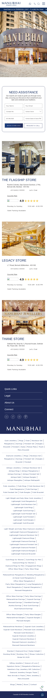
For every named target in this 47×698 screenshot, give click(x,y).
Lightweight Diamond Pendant (23, 547)
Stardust (10, 651)
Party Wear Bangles (33, 614)
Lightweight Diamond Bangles (23, 551)
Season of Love (31, 663)
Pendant (15, 447)
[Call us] (35, 4)
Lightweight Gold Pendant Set (23, 514)
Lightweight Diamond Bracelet (23, 554)
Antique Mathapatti (32, 480)
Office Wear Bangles (14, 614)
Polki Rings (22, 486)
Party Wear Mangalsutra (15, 584)
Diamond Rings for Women (23, 563)
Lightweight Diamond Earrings (23, 541)
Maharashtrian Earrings (16, 599)
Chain (27, 441)
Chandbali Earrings (31, 602)
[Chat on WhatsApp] (42, 694)
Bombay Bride (9, 654)
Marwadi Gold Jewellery (34, 630)
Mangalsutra (9, 444)
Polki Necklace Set (36, 486)
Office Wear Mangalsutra (23, 581)
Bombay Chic (22, 654)
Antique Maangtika (14, 480)
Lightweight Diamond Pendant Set (23, 544)
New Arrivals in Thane (16, 675)
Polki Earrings (31, 489)
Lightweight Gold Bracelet (23, 523)
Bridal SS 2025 (23, 657)
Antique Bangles (29, 477)
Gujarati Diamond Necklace (23, 639)
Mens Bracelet (23, 450)
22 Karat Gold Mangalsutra (23, 578)
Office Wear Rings (15, 569)
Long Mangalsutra (34, 584)
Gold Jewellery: (11, 441)
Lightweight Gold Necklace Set (23, 504)
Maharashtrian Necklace (13, 626)
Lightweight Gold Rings (23, 507)
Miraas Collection (37, 654)
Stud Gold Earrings (31, 605)
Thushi (41, 447)
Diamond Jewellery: (14, 456)
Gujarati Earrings (33, 599)
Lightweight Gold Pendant (23, 517)
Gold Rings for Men (33, 560)
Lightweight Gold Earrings (23, 511)
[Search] (38, 4)
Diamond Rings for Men (15, 566)
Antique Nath (16, 477)
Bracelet (6, 447)
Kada (23, 447)
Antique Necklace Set (31, 468)
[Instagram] (19, 417)
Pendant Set (29, 444)
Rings (21, 441)
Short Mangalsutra (14, 587)
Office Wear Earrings (14, 596)
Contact (33, 684)
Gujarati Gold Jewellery (34, 626)
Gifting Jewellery (16, 663)
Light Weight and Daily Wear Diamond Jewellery (23, 529)
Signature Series (13, 666)
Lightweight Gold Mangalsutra (23, 501)
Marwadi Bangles (23, 621)
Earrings (19, 444)
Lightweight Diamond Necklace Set (23, 535)
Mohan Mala (32, 447)
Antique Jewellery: (13, 468)
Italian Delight (34, 651)
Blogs (12, 684)
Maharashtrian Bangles (16, 618)
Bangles (39, 444)
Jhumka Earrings (15, 605)
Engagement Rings (33, 566)
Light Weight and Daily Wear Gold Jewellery (23, 498)
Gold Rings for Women (15, 560)
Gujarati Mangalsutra (32, 587)
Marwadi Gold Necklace (23, 633)
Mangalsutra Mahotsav (31, 666)
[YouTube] (6, 417)
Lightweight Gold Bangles (23, 520)
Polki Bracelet (38, 492)
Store (26, 684)
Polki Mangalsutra (17, 489)
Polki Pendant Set (10, 492)
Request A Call (33, 126)
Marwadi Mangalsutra (23, 590)
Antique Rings (14, 471)
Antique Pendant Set (31, 474)
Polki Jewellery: (9, 486)
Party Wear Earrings (33, 596)
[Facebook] (13, 417)
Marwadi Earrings (15, 602)
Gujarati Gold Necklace (12, 630)
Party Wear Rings (32, 569)
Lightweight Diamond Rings (23, 538)
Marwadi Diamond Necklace (23, 645)
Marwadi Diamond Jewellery (23, 642)
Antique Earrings (14, 474)
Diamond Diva (21, 651)
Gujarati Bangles (33, 618)
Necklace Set (37, 441)
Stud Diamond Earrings (23, 609)
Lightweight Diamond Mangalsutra (23, 532)
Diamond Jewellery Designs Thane (23, 672)
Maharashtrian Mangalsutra (14, 575)
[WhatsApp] (30, 4)
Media (19, 684)
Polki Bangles (25, 492)
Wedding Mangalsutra (35, 575)
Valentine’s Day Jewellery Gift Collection (23, 669)
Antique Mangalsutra (30, 471)
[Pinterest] (26, 417)
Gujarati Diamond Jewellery (23, 636)
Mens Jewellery (33, 675)
